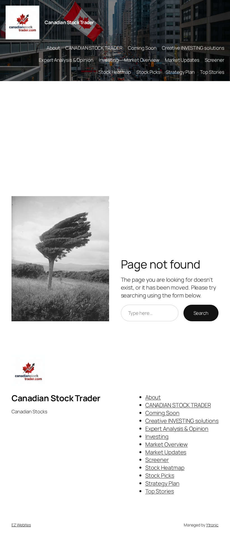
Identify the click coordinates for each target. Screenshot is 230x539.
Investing (109, 60)
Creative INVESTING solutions (193, 48)
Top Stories (212, 72)
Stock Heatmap (114, 72)
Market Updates (182, 60)
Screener (214, 60)
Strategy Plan (180, 72)
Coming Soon (142, 48)
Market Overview (142, 60)
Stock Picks (148, 72)
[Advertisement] (115, 140)
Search (201, 313)
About (53, 48)
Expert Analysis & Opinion (66, 60)
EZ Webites (21, 524)
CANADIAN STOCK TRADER (94, 48)
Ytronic (212, 524)
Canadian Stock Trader (69, 22)
